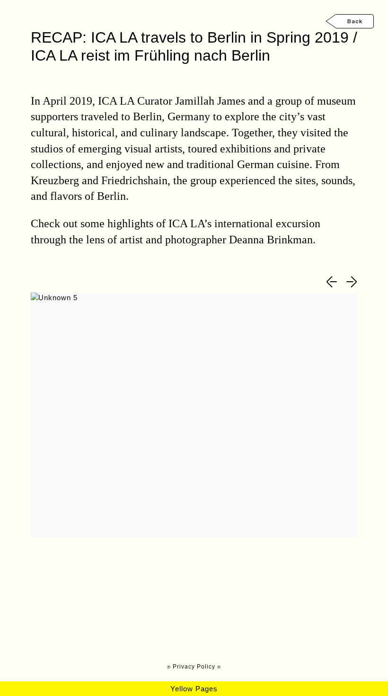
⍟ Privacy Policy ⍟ (194, 666)
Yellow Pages (194, 689)
